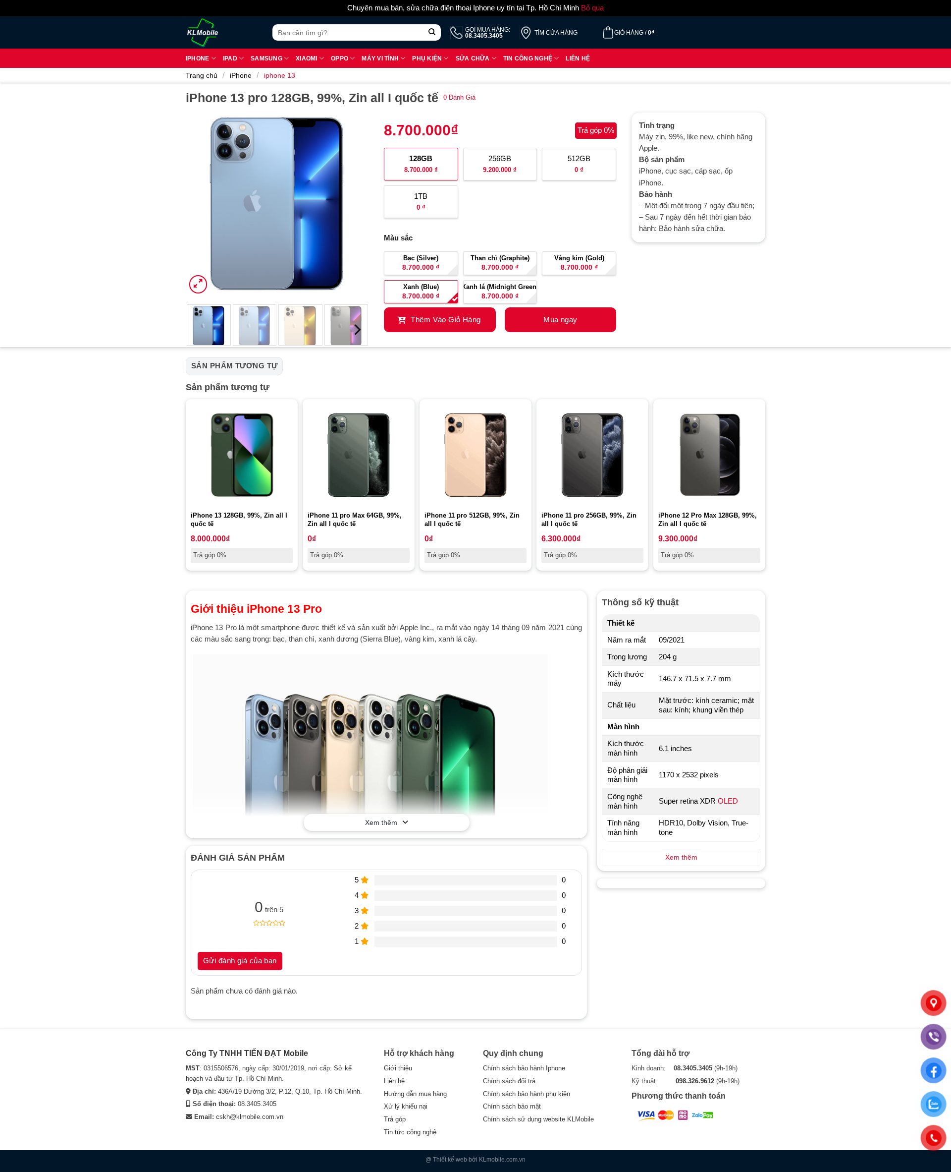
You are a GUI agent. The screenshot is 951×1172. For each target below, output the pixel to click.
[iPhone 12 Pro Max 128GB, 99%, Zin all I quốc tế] (709, 455)
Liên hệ (578, 58)
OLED (728, 801)
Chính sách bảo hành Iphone (524, 1068)
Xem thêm (381, 822)
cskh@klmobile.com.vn (249, 1116)
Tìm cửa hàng (556, 32)
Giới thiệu (398, 1068)
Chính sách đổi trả (509, 1081)
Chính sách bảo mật (512, 1106)
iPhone (241, 75)
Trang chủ (201, 75)
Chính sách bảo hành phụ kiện (526, 1094)
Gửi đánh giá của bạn (240, 961)
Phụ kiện (427, 58)
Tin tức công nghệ (410, 1132)
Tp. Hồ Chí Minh (336, 1091)
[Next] (353, 204)
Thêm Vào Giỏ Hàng (445, 320)
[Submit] (432, 32)
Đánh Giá (459, 97)
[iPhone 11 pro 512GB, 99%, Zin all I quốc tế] (475, 455)
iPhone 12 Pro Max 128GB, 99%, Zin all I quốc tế (707, 519)
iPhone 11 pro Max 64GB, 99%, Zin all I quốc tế (355, 519)
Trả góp (395, 1119)
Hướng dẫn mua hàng (415, 1094)
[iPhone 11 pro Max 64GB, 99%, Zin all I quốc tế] (358, 455)
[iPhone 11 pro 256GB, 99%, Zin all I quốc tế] (592, 455)
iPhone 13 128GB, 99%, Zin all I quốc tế (239, 519)
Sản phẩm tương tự (234, 366)
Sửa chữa (473, 58)
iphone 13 (279, 75)
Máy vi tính (380, 58)
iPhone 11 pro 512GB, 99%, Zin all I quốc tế (472, 519)
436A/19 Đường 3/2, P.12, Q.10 (263, 1091)
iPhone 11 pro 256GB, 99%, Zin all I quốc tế (588, 519)
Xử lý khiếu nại (405, 1106)
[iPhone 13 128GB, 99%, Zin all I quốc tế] (241, 455)
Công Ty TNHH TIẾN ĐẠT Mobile (247, 1053)
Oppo (339, 58)
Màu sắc (398, 238)
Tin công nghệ (527, 58)
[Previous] (202, 204)
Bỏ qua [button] (592, 8)
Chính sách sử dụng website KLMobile (538, 1119)
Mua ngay (560, 320)
